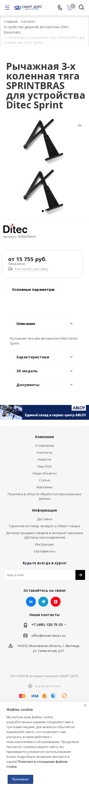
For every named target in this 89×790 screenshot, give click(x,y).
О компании (44, 445)
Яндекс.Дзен (56, 602)
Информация (44, 510)
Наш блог (44, 466)
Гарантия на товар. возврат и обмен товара (44, 526)
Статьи (44, 480)
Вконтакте (31, 602)
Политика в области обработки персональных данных (44, 496)
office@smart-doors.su (48, 635)
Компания (44, 436)
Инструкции (44, 544)
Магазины (45, 487)
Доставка (44, 519)
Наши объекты (45, 473)
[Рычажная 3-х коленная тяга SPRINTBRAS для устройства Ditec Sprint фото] (44, 140)
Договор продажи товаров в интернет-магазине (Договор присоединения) (44, 535)
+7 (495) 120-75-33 (47, 624)
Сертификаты (44, 551)
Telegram (43, 602)
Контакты (44, 452)
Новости (44, 459)
